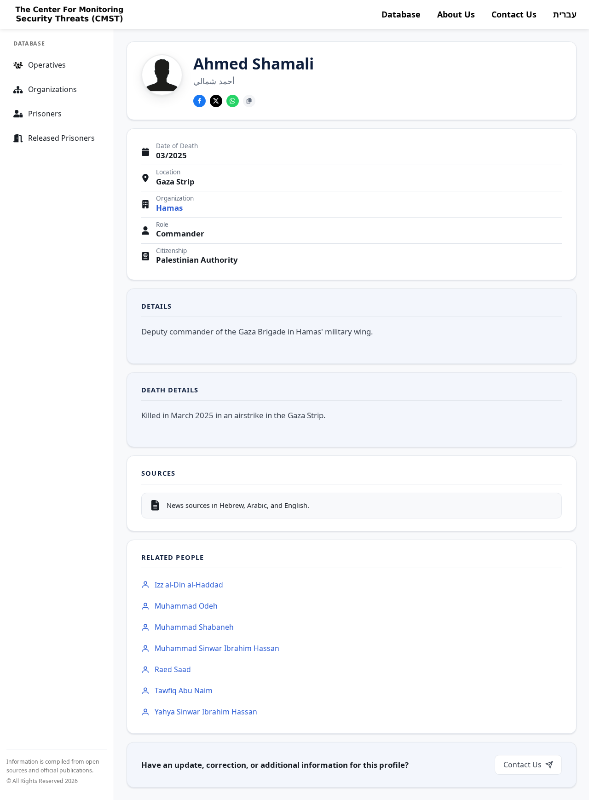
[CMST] (68, 14)
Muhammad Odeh (186, 606)
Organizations (52, 89)
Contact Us (514, 14)
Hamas (169, 208)
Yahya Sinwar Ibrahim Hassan (206, 712)
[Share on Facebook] (199, 101)
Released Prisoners (61, 138)
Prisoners (45, 114)
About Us (456, 14)
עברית (565, 14)
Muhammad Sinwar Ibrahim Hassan (217, 648)
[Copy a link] (249, 101)
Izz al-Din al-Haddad (189, 585)
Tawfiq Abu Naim (184, 690)
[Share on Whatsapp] (232, 101)
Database (401, 14)
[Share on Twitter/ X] (216, 101)
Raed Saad (173, 669)
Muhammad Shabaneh (194, 627)
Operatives (47, 65)
